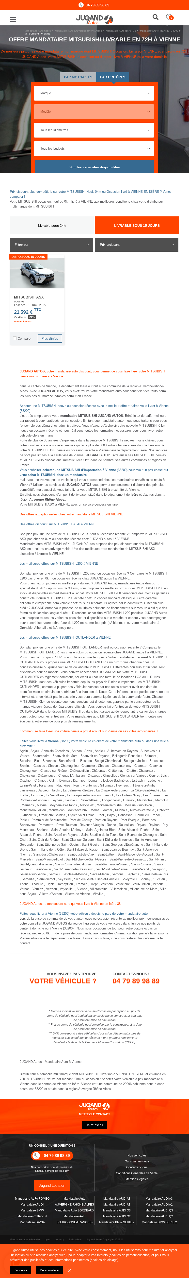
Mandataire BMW (32, 1210)
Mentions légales (137, 1179)
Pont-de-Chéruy (81, 820)
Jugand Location (52, 1185)
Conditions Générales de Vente (137, 1173)
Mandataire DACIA (32, 1222)
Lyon (47, 1239)
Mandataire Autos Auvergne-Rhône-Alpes (78, 30)
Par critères (112, 77)
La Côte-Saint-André (144, 790)
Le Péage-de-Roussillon (84, 795)
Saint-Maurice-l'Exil (49, 859)
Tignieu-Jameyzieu (59, 884)
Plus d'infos (50, 338)
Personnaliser (49, 1270)
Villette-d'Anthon (50, 894)
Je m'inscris (94, 1125)
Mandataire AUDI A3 (116, 1198)
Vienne (82, 889)
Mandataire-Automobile (38, 30)
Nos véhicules (136, 1155)
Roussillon (126, 825)
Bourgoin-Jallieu (135, 761)
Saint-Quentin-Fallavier (36, 864)
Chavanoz (146, 770)
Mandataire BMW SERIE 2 (116, 1222)
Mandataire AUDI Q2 (117, 1216)
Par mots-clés (78, 77)
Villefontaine (99, 889)
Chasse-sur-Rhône (53, 770)
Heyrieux (122, 785)
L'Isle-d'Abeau (89, 800)
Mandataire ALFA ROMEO (32, 1198)
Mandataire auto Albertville (25, 1239)
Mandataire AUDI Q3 (117, 1210)
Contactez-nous (136, 1167)
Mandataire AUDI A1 (116, 1204)
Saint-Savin (42, 869)
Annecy (59, 1239)
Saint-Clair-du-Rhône (44, 839)
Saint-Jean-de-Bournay (117, 849)
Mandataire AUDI (32, 1204)
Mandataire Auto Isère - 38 (121, 30)
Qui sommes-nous (137, 1161)
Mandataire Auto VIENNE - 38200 (159, 30)
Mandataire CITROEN (32, 1216)
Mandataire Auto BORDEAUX (74, 1210)
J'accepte (20, 1270)
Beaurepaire (40, 756)
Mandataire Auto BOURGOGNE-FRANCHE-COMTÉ (75, 1222)
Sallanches (75, 1239)
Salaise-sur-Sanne (33, 874)
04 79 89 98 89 (97, 5)
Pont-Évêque (130, 820)
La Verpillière (55, 795)
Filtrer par (21, 244)
